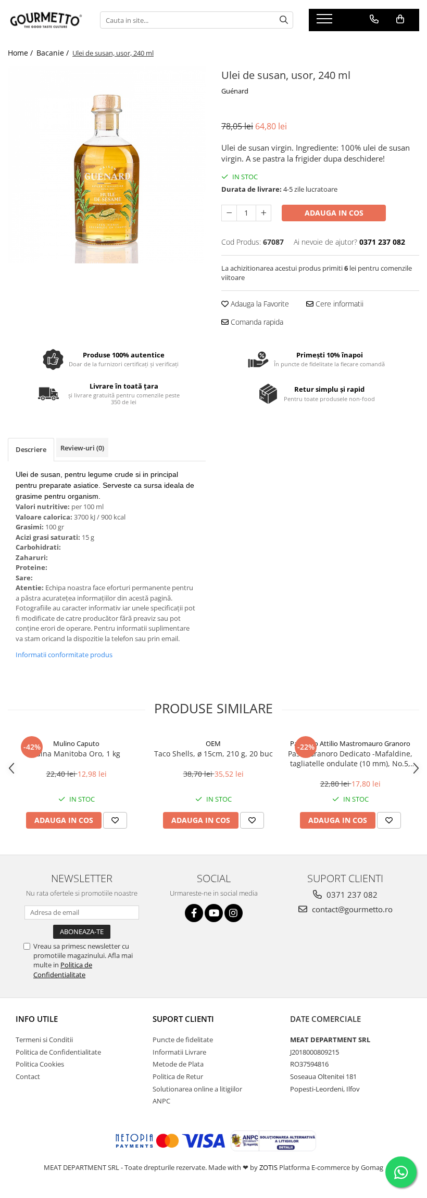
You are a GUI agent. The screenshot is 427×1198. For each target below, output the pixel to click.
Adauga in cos (334, 213)
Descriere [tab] (31, 449)
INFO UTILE (37, 1019)
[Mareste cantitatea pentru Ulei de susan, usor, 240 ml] (263, 213)
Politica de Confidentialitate (62, 969)
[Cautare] (283, 20)
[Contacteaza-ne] (374, 19)
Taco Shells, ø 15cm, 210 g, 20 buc (213, 753)
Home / (21, 53)
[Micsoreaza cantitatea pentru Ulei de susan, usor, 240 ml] (229, 213)
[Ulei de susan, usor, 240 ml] (107, 164)
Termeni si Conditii (44, 1039)
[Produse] (326, 22)
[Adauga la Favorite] (115, 820)
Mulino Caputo (76, 743)
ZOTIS (268, 1167)
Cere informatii (338, 304)
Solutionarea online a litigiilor (197, 1089)
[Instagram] (233, 913)
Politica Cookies (40, 1064)
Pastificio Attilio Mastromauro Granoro (350, 743)
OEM (213, 743)
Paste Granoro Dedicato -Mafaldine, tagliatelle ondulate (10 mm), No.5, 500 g (350, 758)
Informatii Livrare (179, 1052)
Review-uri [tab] (82, 447)
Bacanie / (53, 53)
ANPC (161, 1101)
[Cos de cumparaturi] (400, 19)
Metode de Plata (178, 1064)
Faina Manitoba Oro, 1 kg (76, 753)
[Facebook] (194, 913)
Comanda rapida (256, 322)
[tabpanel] (107, 164)
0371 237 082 (351, 894)
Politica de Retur (178, 1076)
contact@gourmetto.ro (351, 909)
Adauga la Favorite (259, 304)
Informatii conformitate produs (64, 654)
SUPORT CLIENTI (183, 1019)
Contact (28, 1076)
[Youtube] (214, 913)
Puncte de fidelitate (183, 1039)
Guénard (234, 91)
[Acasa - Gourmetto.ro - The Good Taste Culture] (46, 20)
